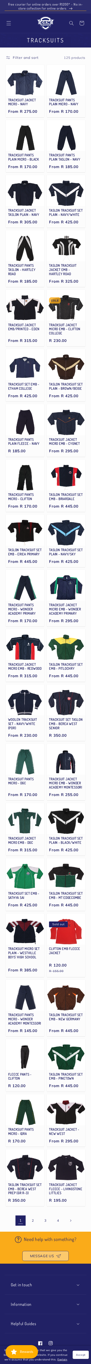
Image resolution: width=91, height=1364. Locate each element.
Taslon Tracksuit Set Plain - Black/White (66, 840)
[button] (71, 23)
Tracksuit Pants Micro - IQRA (21, 1132)
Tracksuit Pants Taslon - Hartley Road (22, 270)
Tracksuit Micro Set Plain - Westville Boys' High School (24, 953)
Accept (80, 1354)
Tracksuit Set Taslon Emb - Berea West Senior (66, 724)
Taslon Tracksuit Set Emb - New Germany (66, 1017)
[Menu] (9, 23)
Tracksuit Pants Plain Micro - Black (23, 157)
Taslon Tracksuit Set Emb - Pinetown (66, 1076)
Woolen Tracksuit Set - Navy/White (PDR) (22, 724)
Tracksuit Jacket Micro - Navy (22, 102)
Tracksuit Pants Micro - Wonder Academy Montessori (24, 1019)
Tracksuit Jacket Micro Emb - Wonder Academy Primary (65, 609)
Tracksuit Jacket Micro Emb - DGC (22, 840)
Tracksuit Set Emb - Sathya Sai (23, 895)
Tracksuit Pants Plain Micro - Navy (63, 102)
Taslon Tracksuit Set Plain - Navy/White (66, 212)
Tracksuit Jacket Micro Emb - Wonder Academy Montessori (65, 783)
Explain (62, 1359)
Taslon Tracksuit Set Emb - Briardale (66, 497)
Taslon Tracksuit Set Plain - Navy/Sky (66, 552)
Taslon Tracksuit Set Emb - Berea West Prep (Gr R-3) (25, 1189)
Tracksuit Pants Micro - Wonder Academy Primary (22, 609)
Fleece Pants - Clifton (20, 1076)
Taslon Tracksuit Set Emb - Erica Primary (25, 552)
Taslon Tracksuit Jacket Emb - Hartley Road (62, 270)
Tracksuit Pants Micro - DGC (21, 781)
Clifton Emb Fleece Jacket (64, 951)
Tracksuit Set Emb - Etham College (23, 386)
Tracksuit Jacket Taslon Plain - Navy (23, 212)
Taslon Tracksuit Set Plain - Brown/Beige (66, 386)
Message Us (42, 1256)
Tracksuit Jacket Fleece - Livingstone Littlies (65, 1189)
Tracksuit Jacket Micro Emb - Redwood (25, 667)
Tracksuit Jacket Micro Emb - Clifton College (64, 329)
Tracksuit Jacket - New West (64, 1132)
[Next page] (70, 1220)
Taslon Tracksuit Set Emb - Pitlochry (66, 667)
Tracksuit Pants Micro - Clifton (21, 497)
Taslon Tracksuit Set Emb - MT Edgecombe (66, 895)
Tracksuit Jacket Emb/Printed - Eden (24, 327)
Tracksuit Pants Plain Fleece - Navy (24, 442)
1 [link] (20, 1220)
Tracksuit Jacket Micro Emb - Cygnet (64, 442)
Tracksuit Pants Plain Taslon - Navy (64, 157)
